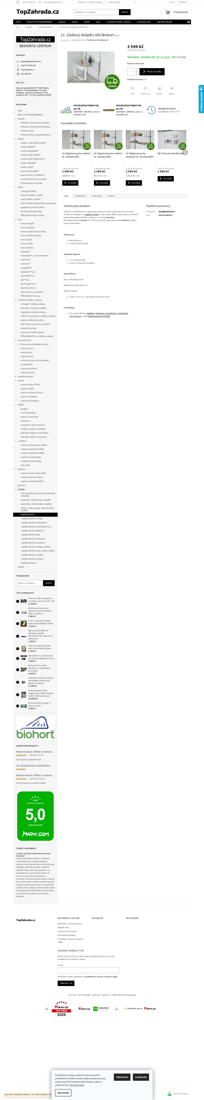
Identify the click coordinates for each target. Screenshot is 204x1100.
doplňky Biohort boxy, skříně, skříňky (38, 550)
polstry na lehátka (29, 396)
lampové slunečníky (30, 416)
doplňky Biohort (28, 514)
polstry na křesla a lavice (32, 392)
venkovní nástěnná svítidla (33, 453)
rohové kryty (26, 352)
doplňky (21, 489)
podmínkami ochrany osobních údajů (101, 976)
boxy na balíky (27, 243)
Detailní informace (135, 79)
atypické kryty (27, 356)
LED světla (25, 465)
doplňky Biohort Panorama (33, 538)
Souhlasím (141, 1077)
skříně (20, 187)
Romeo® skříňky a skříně (32, 195)
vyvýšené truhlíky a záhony (30, 300)
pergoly (21, 118)
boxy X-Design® (27, 223)
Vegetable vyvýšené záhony (33, 312)
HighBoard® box (28, 271)
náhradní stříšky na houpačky (34, 437)
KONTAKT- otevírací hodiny (90, 2)
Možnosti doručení (135, 63)
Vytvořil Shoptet (180, 1093)
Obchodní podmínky (67, 935)
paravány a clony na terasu (33, 424)
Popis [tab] (66, 196)
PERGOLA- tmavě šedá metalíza (35, 122)
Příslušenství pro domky (32, 183)
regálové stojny (92, 214)
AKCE (20, 110)
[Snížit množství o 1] (138, 73)
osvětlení (22, 441)
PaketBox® (25, 251)
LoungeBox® (26, 267)
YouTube (72, 995)
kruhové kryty (27, 348)
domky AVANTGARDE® (30, 154)
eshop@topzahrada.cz (31, 61)
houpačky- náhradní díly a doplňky (36, 500)
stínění (21, 404)
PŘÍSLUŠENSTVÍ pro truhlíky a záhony (37, 336)
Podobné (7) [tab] (80, 196)
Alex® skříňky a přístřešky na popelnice (38, 203)
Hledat (124, 12)
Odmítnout (122, 1077)
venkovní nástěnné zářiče (32, 481)
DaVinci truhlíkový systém (32, 320)
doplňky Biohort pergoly (32, 558)
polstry (21, 380)
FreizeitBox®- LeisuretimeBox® (34, 255)
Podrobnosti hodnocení (97, 40)
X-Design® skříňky (29, 191)
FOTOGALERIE (84, 995)
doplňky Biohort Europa (32, 518)
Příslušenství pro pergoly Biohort (36, 134)
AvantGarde (111, 313)
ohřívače (22, 469)
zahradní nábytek (25, 376)
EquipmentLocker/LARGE (99, 316)
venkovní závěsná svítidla (32, 449)
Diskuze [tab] (111, 196)
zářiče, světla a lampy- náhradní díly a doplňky (37, 509)
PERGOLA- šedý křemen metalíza (35, 126)
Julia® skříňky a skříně (30, 199)
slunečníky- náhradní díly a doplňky (36, 504)
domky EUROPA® (28, 147)
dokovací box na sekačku (32, 292)
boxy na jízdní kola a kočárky (33, 231)
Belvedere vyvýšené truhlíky (34, 308)
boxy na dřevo (27, 247)
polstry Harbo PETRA (30, 384)
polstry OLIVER (27, 388)
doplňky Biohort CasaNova (33, 542)
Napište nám (114, 2)
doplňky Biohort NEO (30, 534)
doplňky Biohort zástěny (32, 554)
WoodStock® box (28, 288)
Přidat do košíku (154, 71)
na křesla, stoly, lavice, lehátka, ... (36, 360)
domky (21, 138)
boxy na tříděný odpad (31, 235)
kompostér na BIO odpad (32, 332)
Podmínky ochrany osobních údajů (70, 941)
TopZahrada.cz (27, 69)
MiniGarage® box (28, 283)
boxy (20, 219)
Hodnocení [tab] (97, 196)
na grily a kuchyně (29, 368)
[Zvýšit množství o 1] (138, 70)
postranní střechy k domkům (34, 179)
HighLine (91, 313)
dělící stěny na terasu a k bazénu (35, 324)
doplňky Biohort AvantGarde (34, 522)
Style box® (25, 259)
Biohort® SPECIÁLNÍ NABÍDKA (30, 114)
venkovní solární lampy (31, 457)
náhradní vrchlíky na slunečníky (34, 432)
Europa (78, 316)
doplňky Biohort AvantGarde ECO (36, 526)
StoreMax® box (27, 275)
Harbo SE (106, 995)
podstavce (26, 420)
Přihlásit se (66, 983)
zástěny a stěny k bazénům (33, 429)
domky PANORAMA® (29, 151)
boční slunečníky (28, 412)
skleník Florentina (29, 328)
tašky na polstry (28, 372)
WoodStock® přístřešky (31, 211)
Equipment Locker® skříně (32, 207)
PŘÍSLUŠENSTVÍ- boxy (30, 296)
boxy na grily (26, 239)
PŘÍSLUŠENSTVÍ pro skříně (32, 215)
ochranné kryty (24, 340)
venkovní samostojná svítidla (34, 445)
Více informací (77, 1085)
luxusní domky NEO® (30, 171)
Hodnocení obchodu (67, 931)
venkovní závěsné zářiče (32, 477)
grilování (21, 485)
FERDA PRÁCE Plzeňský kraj (123, 995)
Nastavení (63, 1092)
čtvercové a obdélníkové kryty (34, 344)
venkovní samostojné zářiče (33, 473)
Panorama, (100, 313)
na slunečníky (27, 364)
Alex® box (25, 279)
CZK (172, 2)
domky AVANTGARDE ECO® (33, 159)
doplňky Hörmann (28, 563)
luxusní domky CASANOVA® (33, 175)
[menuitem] (18, 22)
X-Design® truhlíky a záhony (33, 304)
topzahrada (26, 73)
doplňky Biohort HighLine (32, 530)
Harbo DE (96, 995)
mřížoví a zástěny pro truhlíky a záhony (38, 316)
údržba (21, 567)
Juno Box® (25, 263)
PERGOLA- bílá (27, 130)
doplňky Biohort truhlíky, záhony (35, 546)
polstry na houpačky (30, 400)
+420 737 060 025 (28, 65)
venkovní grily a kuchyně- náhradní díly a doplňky (38, 494)
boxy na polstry (28, 227)
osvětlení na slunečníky (31, 461)
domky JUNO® (27, 167)
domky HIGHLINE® (28, 163)
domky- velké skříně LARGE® (33, 142)
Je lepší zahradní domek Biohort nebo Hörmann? (33, 855)
